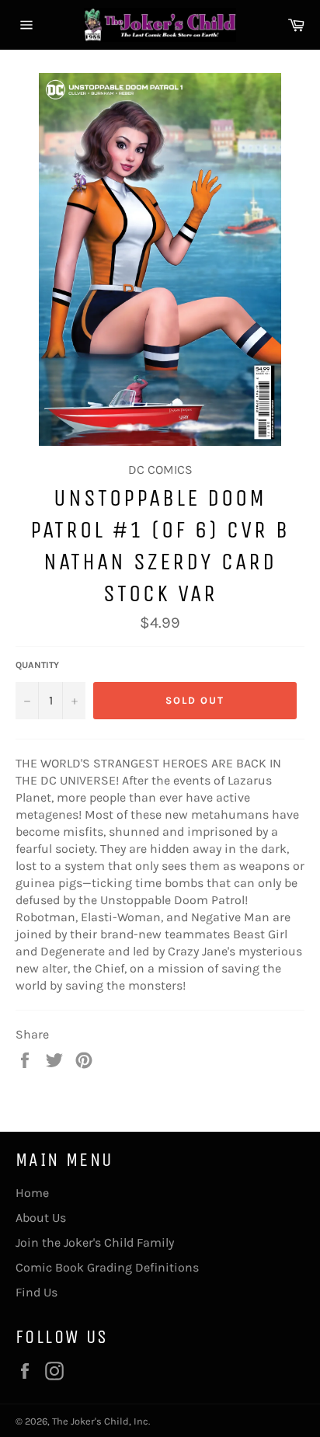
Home (32, 1192)
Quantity (37, 664)
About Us (41, 1217)
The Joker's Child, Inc (100, 1421)
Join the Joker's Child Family (95, 1242)
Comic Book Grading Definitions (107, 1267)
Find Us (36, 1292)
